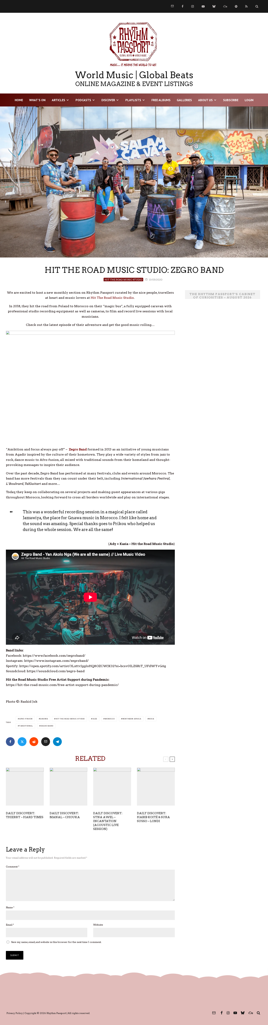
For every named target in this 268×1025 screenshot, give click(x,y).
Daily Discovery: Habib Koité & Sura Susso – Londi (153, 817)
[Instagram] (192, 6)
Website (98, 924)
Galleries (184, 100)
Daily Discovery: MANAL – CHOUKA (65, 815)
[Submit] (33, 741)
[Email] (45, 741)
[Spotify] (236, 6)
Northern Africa (131, 719)
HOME (19, 100)
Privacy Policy (14, 1013)
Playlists (133, 100)
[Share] (10, 741)
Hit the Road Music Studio (70, 719)
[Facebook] (182, 6)
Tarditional (26, 726)
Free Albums (160, 100)
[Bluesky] (214, 6)
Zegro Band (46, 726)
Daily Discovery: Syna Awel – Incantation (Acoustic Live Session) (107, 821)
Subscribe (230, 100)
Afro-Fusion (26, 719)
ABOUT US (205, 100)
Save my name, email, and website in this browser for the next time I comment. (56, 942)
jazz (94, 719)
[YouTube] (203, 6)
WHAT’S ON (37, 100)
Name (10, 907)
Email (10, 924)
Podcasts (83, 100)
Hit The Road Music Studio (123, 279)
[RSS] (246, 6)
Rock (151, 719)
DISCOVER (108, 100)
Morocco (110, 719)
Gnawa (44, 719)
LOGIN (249, 100)
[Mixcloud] (225, 6)
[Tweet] (22, 741)
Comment (12, 866)
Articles (58, 100)
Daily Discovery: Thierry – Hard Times (24, 815)
